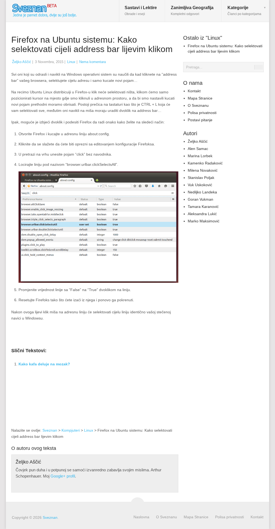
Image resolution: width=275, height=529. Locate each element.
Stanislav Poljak (201, 177)
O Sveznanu (198, 105)
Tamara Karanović (203, 206)
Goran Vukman (200, 199)
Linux (71, 62)
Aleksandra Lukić (202, 214)
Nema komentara (92, 62)
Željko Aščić (21, 62)
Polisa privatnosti (202, 113)
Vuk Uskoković (200, 185)
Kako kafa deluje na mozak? (44, 364)
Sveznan (49, 430)
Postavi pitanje (200, 120)
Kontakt (194, 91)
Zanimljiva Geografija (192, 10)
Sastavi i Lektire (141, 10)
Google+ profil (62, 476)
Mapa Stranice (200, 98)
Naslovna (141, 517)
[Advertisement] (133, 386)
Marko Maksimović (203, 221)
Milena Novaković (203, 170)
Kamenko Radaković (205, 163)
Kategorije (244, 10)
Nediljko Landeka (202, 192)
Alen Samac (198, 148)
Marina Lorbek (200, 156)
